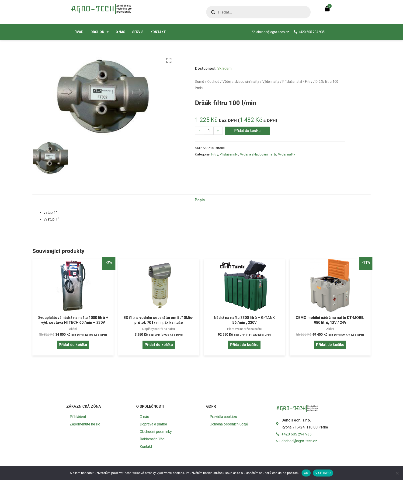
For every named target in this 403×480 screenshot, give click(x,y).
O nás (120, 32)
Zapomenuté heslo (85, 424)
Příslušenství (292, 81)
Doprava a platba (153, 424)
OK (306, 473)
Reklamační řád (152, 439)
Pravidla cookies (223, 416)
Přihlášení (78, 416)
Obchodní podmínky (156, 431)
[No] (397, 473)
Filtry (308, 81)
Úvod (78, 32)
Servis (137, 32)
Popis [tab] (200, 200)
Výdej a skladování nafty (240, 81)
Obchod (97, 32)
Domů (199, 81)
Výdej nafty (270, 81)
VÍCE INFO (323, 473)
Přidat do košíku (247, 130)
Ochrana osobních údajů (229, 424)
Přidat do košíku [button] (73, 344)
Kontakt (158, 32)
